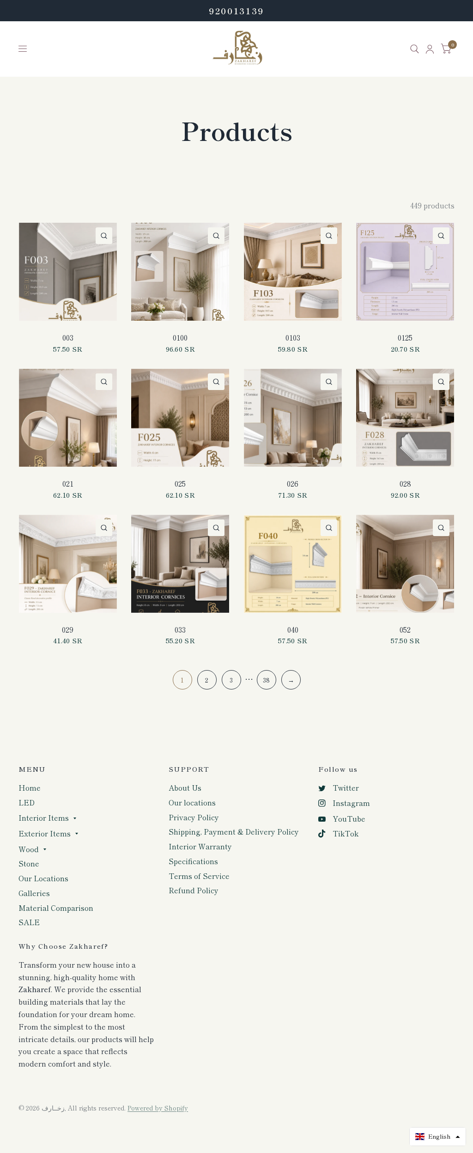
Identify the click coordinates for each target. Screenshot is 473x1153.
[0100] (180, 272)
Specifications (193, 861)
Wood (28, 849)
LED (26, 802)
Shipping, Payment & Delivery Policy (234, 831)
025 (180, 483)
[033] (180, 564)
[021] (68, 418)
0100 (180, 337)
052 (405, 629)
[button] (438, 1137)
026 (292, 483)
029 (67, 629)
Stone (28, 863)
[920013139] (236, 11)
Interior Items (43, 817)
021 (67, 483)
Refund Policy (193, 890)
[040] (293, 564)
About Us (185, 787)
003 (67, 337)
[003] (68, 272)
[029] (68, 564)
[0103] (293, 272)
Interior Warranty (200, 846)
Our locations (192, 802)
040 (292, 629)
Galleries (34, 893)
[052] (405, 564)
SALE (29, 922)
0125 (405, 337)
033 (180, 629)
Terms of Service (199, 876)
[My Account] (429, 49)
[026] (293, 418)
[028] (405, 418)
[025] (180, 418)
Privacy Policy (194, 817)
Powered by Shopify (157, 1107)
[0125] (405, 272)
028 (405, 483)
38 (266, 679)
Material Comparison (55, 908)
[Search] (414, 49)
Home (29, 787)
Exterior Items (44, 833)
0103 (292, 337)
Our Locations (43, 878)
